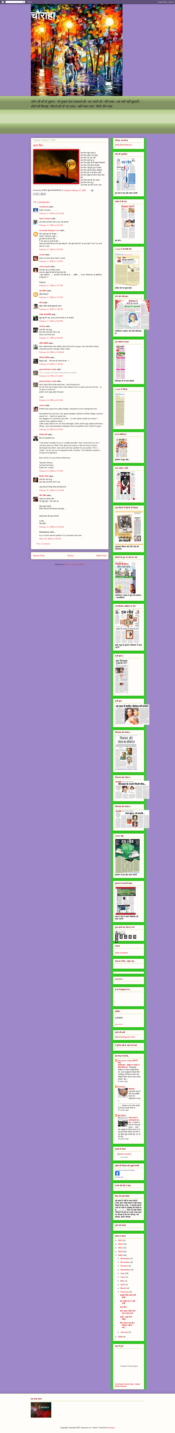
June (123, 1277)
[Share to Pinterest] (44, 194)
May (122, 1281)
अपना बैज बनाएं (119, 1177)
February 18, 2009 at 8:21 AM (51, 400)
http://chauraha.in (123, 145)
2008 (120, 1337)
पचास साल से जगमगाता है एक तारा (134, 1120)
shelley (42, 326)
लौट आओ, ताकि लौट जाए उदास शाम (128, 1312)
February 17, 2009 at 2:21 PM (51, 225)
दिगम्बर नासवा (44, 476)
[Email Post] (91, 190)
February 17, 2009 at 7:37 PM (51, 297)
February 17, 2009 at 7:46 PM (51, 309)
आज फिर (123, 1307)
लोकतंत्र (132, 1089)
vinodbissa (44, 207)
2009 (120, 1255)
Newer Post (38, 555)
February (124, 1292)
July (122, 1273)
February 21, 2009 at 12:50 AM (51, 527)
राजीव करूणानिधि (45, 314)
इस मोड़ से (122, 1115)
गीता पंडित (42, 495)
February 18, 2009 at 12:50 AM (51, 352)
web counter (124, 1157)
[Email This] (34, 194)
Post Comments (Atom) (75, 564)
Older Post (101, 555)
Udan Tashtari (45, 219)
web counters (121, 953)
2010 (120, 1251)
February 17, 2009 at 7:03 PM (51, 261)
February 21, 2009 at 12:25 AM (51, 490)
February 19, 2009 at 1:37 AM (51, 471)
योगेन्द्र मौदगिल (44, 357)
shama (42, 405)
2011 (120, 1248)
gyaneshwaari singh (47, 369)
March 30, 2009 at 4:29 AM (50, 539)
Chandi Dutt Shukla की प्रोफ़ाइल (125, 1170)
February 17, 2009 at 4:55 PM (51, 249)
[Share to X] (39, 194)
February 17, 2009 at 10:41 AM (51, 213)
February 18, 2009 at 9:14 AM (51, 429)
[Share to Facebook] (42, 194)
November (125, 1262)
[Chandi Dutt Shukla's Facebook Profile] (117, 1175)
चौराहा (43, 15)
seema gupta (44, 266)
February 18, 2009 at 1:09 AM (51, 364)
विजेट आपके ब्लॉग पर (119, 1024)
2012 (120, 1244)
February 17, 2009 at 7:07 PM (51, 286)
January (124, 1332)
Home (70, 555)
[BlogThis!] (37, 194)
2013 (120, 1240)
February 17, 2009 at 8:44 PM (51, 321)
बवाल (41, 303)
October (124, 1266)
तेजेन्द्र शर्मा (43, 434)
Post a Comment (43, 544)
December (125, 1258)
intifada (121, 1087)
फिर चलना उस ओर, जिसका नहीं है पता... (127, 1325)
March (123, 1288)
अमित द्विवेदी (43, 343)
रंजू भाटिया (42, 291)
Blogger (111, 1428)
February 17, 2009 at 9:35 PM (51, 338)
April (122, 1284)
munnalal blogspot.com (49, 230)
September (125, 1270)
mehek (42, 255)
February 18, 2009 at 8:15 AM (51, 376)
